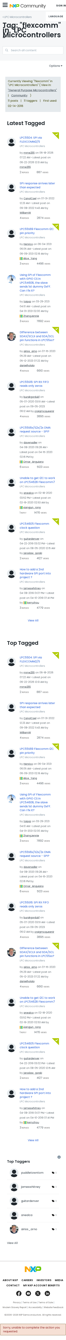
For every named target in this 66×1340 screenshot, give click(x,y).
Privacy (17, 1302)
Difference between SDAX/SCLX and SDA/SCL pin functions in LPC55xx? (37, 336)
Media (59, 1280)
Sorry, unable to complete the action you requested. (31, 1329)
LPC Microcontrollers (18, 17)
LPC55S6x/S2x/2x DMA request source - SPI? (35, 430)
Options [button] (54, 66)
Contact (13, 1285)
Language (56, 16)
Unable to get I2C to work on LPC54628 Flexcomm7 (37, 480)
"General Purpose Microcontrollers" (32, 90)
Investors (44, 1280)
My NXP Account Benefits (41, 1285)
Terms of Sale (45, 1302)
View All (33, 620)
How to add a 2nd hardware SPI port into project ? (35, 573)
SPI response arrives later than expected (37, 185)
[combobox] (33, 50)
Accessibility (35, 1307)
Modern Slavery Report (15, 1307)
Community (19, 95)
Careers (27, 1280)
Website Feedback (53, 1307)
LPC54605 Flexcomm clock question (34, 526)
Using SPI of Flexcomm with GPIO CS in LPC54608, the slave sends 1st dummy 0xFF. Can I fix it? (35, 283)
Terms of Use (29, 1302)
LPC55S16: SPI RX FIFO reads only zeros (34, 384)
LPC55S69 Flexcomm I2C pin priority (37, 231)
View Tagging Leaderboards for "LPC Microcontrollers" (33, 1157)
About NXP (10, 1280)
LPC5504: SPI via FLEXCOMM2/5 (31, 140)
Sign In (61, 5)
